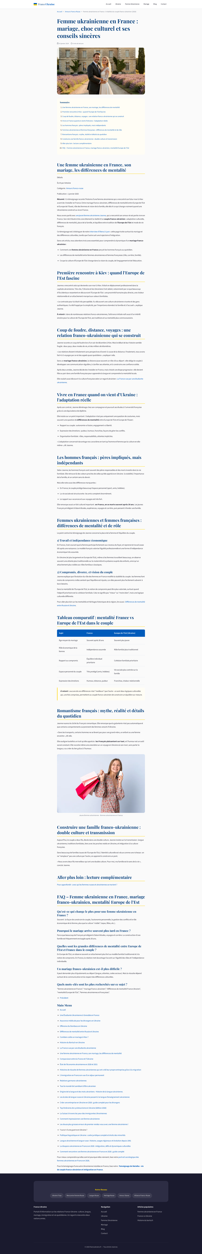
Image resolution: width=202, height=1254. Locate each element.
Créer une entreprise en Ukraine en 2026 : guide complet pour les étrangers (90, 1102)
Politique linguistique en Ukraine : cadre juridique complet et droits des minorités (92, 1135)
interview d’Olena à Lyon (100, 231)
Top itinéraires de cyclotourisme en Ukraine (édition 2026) (83, 1108)
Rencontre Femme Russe (75, 1195)
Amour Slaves (124, 1195)
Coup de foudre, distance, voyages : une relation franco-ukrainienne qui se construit (93, 116)
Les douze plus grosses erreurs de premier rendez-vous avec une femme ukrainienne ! (94, 1124)
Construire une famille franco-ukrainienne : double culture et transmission (89, 139)
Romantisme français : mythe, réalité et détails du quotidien (84, 134)
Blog (155, 4)
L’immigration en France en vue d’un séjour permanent (82, 1075)
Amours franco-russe (74, 188)
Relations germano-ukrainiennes (73, 1080)
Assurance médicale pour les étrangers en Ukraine (80, 1020)
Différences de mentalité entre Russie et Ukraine (79, 1031)
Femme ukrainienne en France (149, 1211)
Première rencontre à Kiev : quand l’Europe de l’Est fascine (84, 112)
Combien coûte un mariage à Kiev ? (74, 1037)
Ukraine (118, 4)
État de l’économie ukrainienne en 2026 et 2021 (78, 1064)
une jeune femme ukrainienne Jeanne (91, 215)
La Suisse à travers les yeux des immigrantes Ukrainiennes (83, 1113)
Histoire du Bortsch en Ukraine (72, 1042)
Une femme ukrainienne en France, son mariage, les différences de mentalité (91, 107)
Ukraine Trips (56, 1195)
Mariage (146, 4)
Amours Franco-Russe (72, 11)
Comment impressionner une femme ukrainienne (80, 1118)
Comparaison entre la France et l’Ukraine (76, 1059)
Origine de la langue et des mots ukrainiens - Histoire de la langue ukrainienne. (91, 1091)
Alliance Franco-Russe (142, 1195)
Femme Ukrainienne (132, 4)
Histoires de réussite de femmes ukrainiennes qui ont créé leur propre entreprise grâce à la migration (100, 1069)
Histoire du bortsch (145, 1220)
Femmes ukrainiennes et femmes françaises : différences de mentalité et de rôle (92, 130)
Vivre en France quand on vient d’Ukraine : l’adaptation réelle (85, 121)
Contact (163, 4)
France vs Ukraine (144, 1216)
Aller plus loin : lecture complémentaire (77, 143)
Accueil (108, 4)
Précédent (64, 998)
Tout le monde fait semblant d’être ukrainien (78, 1086)
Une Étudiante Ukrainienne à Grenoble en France (79, 1015)
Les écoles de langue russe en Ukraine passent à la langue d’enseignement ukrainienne (95, 1097)
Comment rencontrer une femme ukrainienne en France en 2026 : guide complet (92, 1151)
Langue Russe (94, 1195)
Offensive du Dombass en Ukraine (73, 1026)
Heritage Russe (109, 1195)
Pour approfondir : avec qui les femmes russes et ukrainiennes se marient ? (87, 884)
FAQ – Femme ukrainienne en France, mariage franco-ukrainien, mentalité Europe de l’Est (95, 148)
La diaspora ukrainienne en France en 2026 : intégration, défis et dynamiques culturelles (95, 1146)
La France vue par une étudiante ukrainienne (78, 1048)
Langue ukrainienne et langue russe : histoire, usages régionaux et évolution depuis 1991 (95, 1140)
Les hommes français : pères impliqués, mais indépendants (84, 125)
